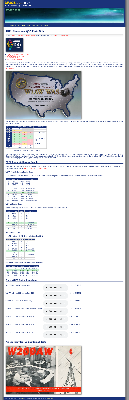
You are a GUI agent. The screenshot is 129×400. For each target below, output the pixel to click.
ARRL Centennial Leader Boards (18, 54)
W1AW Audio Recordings (15, 56)
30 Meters (19, 35)
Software (39, 25)
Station (45, 25)
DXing (33, 25)
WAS (33, 35)
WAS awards (10, 68)
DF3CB (23, 398)
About (12, 25)
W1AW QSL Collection (60, 35)
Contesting (26, 25)
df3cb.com (50, 398)
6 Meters (27, 35)
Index (7, 25)
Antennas (18, 25)
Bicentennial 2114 (13, 58)
